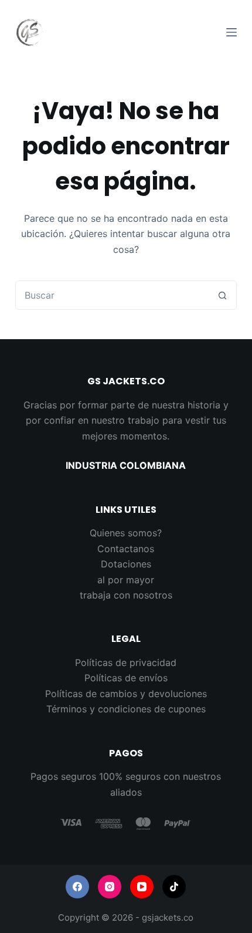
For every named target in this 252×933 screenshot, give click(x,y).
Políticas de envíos (126, 678)
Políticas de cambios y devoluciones (126, 693)
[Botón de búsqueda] (222, 295)
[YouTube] (142, 886)
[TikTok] (174, 886)
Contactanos (125, 549)
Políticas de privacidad (125, 662)
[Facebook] (77, 886)
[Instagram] (109, 886)
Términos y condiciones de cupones (126, 709)
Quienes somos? (126, 533)
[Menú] (231, 32)
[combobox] (112, 295)
